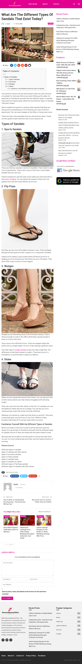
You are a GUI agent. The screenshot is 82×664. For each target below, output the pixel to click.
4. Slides (11, 86)
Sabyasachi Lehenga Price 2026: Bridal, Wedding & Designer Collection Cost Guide (67, 40)
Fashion (50, 23)
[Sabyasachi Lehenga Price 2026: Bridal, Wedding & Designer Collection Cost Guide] (27, 520)
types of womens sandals (12, 472)
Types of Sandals (10, 77)
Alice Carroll (62, 150)
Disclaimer (42, 656)
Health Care (59, 621)
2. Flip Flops (12, 82)
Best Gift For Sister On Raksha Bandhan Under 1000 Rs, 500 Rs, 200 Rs (68, 125)
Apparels (40, 516)
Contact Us (20, 656)
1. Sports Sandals (14, 79)
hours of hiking (10, 179)
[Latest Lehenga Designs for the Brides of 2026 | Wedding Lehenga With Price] (44, 520)
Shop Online (32, 4)
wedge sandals (20, 350)
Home (4, 656)
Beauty (45, 4)
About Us (11, 656)
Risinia (60, 115)
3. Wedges (11, 84)
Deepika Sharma (63, 122)
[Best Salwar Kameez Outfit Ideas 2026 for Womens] (11, 520)
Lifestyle (58, 634)
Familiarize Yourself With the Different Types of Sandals (27, 88)
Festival (56, 4)
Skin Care (59, 629)
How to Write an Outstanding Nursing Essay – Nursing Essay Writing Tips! (14, 502)
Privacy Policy (31, 656)
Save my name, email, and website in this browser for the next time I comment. (24, 593)
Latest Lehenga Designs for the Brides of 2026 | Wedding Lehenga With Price (67, 49)
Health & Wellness (61, 625)
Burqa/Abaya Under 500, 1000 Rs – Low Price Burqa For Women (69, 135)
